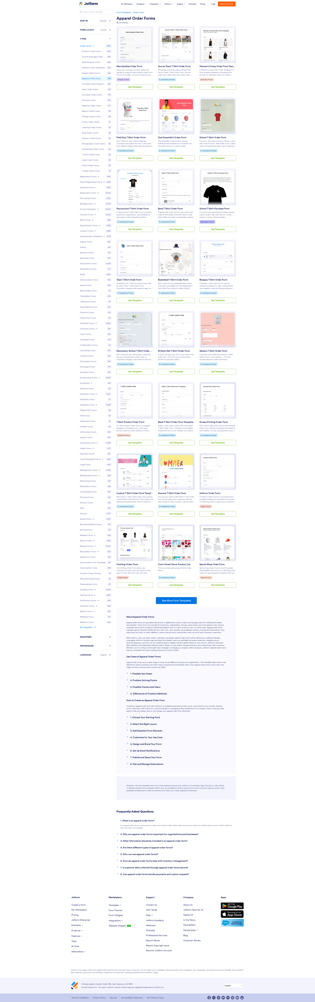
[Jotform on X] (214, 997)
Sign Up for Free (226, 4)
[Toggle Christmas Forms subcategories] (96, 328)
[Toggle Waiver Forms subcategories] (94, 611)
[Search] (81, 11)
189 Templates (123, 23)
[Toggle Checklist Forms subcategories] (96, 323)
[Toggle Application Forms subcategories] (98, 193)
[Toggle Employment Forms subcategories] (99, 377)
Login (213, 4)
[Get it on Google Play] (232, 905)
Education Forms (207, 222)
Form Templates (123, 12)
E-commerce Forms (167, 79)
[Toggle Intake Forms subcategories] (93, 448)
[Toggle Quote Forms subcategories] (93, 519)
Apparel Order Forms (135, 18)
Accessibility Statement (132, 997)
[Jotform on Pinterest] (232, 997)
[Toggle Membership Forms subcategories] (99, 475)
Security (113, 997)
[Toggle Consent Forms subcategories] (95, 214)
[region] (96, 337)
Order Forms (138, 12)
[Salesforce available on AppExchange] (232, 923)
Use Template (135, 86)
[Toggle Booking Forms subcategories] (95, 203)
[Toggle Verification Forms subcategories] (98, 600)
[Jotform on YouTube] (237, 997)
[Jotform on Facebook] (209, 997)
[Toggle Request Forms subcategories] (95, 546)
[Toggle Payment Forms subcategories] (95, 187)
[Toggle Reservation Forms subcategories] (98, 551)
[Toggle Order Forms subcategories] (93, 46)
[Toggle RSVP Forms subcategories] (93, 220)
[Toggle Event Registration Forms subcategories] (104, 182)
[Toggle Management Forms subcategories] (99, 470)
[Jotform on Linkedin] (218, 997)
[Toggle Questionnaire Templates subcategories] (104, 236)
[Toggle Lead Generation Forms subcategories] (102, 459)
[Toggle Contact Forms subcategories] (95, 231)
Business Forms (207, 79)
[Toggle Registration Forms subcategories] (98, 176)
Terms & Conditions (80, 997)
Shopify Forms (124, 79)
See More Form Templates (176, 600)
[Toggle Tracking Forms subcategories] (95, 589)
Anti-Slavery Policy (155, 997)
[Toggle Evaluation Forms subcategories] (97, 394)
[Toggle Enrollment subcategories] (91, 383)
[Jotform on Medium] (223, 997)
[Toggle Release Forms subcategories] (94, 535)
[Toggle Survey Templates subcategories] (97, 209)
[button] (96, 20)
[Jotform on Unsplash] (242, 997)
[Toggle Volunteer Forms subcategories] (96, 606)
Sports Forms (206, 577)
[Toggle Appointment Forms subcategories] (99, 225)
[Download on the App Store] (232, 914)
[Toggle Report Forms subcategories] (94, 540)
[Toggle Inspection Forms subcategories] (97, 443)
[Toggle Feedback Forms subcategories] (96, 405)
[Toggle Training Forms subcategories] (95, 595)
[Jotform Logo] (88, 4)
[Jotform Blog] (228, 997)
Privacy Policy (99, 997)
